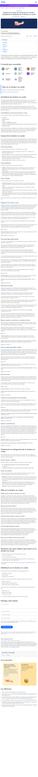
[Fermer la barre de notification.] (36, 5)
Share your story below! (5, 604)
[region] (19, 674)
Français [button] (23, 16)
